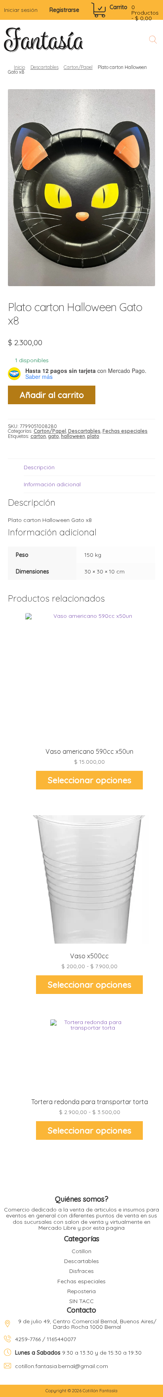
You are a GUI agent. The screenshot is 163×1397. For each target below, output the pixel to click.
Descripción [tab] (39, 467)
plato (93, 436)
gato (53, 436)
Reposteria (81, 1291)
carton (38, 436)
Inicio (19, 67)
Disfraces (81, 1271)
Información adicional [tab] (52, 484)
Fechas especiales (125, 431)
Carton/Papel (78, 67)
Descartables (44, 67)
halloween (73, 436)
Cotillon (81, 1251)
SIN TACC (81, 1301)
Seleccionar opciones (89, 780)
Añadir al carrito (52, 395)
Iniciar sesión (21, 9)
